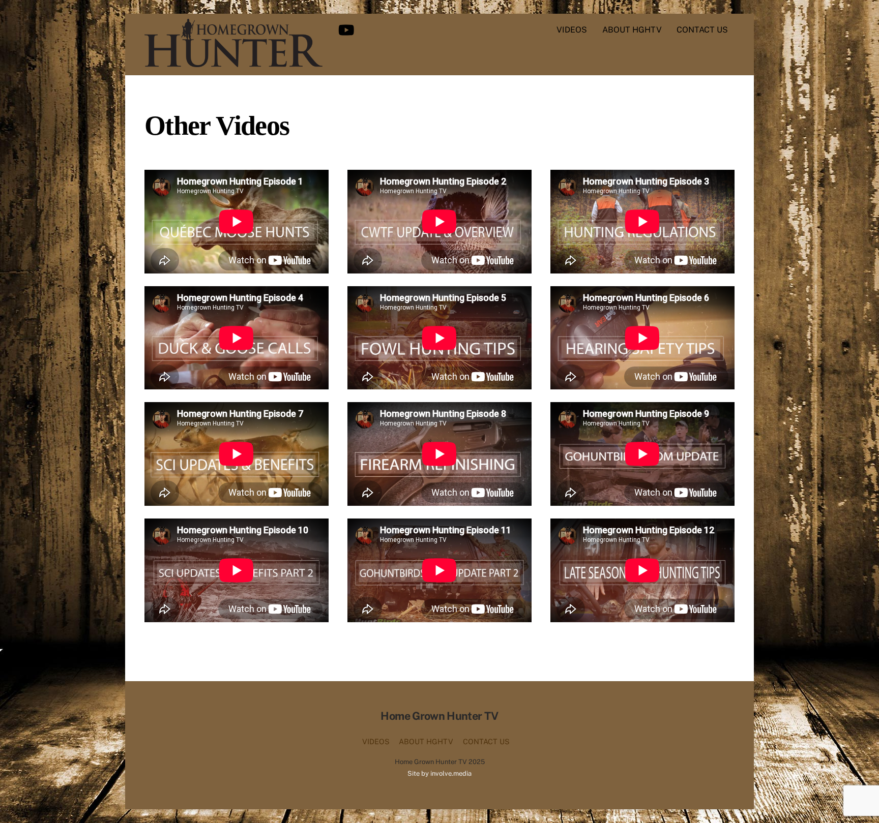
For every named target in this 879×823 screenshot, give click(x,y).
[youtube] (348, 29)
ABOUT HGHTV (632, 30)
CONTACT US (702, 30)
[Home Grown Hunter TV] (233, 62)
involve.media (451, 773)
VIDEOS (571, 30)
